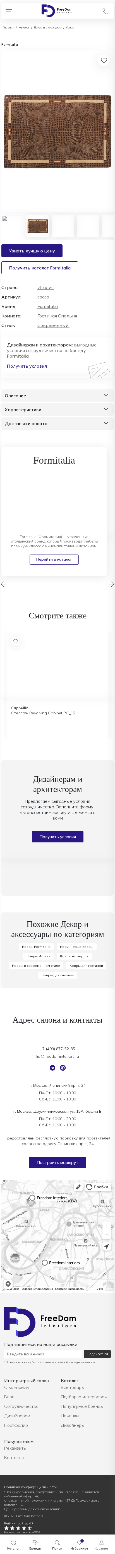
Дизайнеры (73, 1425)
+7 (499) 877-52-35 (57, 1048)
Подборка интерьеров (84, 1396)
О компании (16, 1387)
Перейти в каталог (54, 559)
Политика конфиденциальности (30, 1487)
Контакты (14, 1457)
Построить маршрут (57, 1162)
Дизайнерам (17, 1415)
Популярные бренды (82, 1406)
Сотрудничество (21, 1406)
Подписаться (97, 1354)
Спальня (67, 316)
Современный (53, 325)
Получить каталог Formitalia (40, 268)
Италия (45, 287)
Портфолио (16, 1425)
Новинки (70, 1415)
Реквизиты (15, 1448)
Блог (9, 1396)
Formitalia (47, 306)
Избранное (79, 1548)
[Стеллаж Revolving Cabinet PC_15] (57, 665)
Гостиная (47, 316)
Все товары (73, 1387)
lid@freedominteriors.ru (57, 1056)
